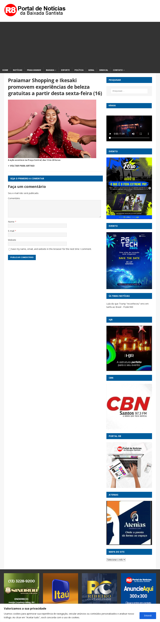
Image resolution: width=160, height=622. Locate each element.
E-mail (11, 230)
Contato (118, 70)
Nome (11, 221)
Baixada (50, 70)
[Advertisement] (80, 43)
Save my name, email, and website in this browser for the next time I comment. (51, 248)
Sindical (103, 70)
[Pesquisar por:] (129, 91)
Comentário (14, 198)
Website (12, 239)
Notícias (17, 70)
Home (5, 70)
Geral (91, 70)
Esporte (65, 70)
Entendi (148, 615)
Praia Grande (34, 70)
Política (79, 70)
